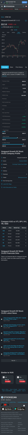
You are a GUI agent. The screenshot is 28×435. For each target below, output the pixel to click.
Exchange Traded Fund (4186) (19, 164)
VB (3, 242)
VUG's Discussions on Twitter (10, 187)
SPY (4, 236)
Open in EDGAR (17, 390)
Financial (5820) (23, 161)
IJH (6, 377)
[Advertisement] (14, 61)
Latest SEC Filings (7, 184)
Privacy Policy (4, 402)
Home (2, 17)
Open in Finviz (22, 389)
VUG (4, 230)
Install (24, 2)
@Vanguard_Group (22, 177)
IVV (3, 239)
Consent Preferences (22, 402)
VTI (3, 233)
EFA (20, 377)
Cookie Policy (12, 402)
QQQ (4, 245)
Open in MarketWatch (7, 390)
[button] (2, 6)
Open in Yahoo (5, 389)
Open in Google (13, 389)
